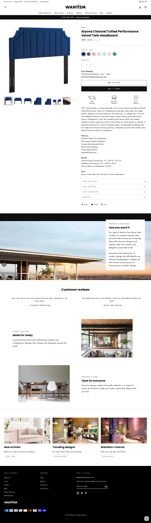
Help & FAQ (18, 2)
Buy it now (114, 89)
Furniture (70, 13)
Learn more (108, 456)
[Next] (73, 101)
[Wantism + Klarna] (124, 430)
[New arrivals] (27, 430)
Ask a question (91, 192)
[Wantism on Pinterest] (86, 493)
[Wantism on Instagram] (78, 493)
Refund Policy (8, 496)
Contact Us (43, 485)
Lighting (79, 13)
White (120, 54)
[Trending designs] (75, 430)
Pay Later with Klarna (31, 2)
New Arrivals (59, 13)
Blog (5, 488)
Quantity (85, 60)
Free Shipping (90, 181)
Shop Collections (45, 13)
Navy (83, 54)
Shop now (10, 456)
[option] (75, 17)
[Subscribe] (106, 486)
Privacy (6, 485)
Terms (6, 481)
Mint (104, 54)
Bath (101, 13)
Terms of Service (9, 492)
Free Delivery (44, 2)
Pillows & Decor (91, 13)
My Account (8, 2)
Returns (42, 481)
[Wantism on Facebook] (82, 493)
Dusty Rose (94, 54)
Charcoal (88, 54)
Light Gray (99, 54)
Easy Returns (89, 187)
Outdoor (109, 13)
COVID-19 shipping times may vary (94, 77)
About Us (7, 478)
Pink (109, 54)
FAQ (41, 478)
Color (87, 50)
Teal (114, 54)
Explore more (60, 456)
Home (83, 27)
